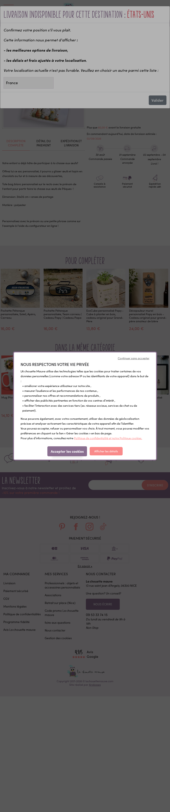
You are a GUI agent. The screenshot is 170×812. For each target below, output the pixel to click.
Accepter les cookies (67, 451)
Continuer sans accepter (133, 358)
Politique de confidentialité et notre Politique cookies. (108, 438)
